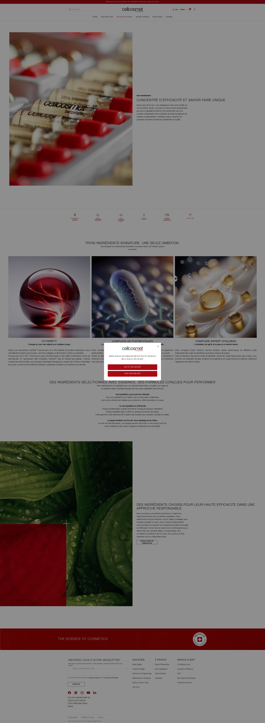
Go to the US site (132, 367)
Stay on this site (132, 374)
